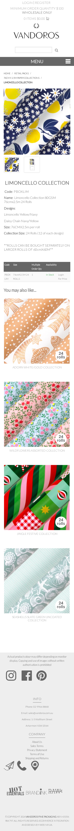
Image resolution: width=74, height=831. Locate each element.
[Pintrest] (41, 675)
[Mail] (9, 765)
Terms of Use (37, 754)
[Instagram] (11, 675)
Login (27, 2)
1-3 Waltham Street (41, 719)
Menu (37, 61)
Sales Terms (37, 746)
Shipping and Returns (37, 758)
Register (42, 2)
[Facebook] (27, 675)
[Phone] (22, 765)
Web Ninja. (45, 824)
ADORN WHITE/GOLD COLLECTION (37, 367)
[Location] (35, 765)
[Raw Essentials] (55, 789)
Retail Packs (21, 73)
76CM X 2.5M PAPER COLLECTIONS (21, 77)
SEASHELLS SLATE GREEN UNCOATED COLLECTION (37, 618)
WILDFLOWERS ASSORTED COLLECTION (37, 450)
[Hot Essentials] (15, 790)
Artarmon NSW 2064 (37, 725)
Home (7, 73)
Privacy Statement (37, 750)
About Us (37, 741)
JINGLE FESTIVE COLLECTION (37, 533)
